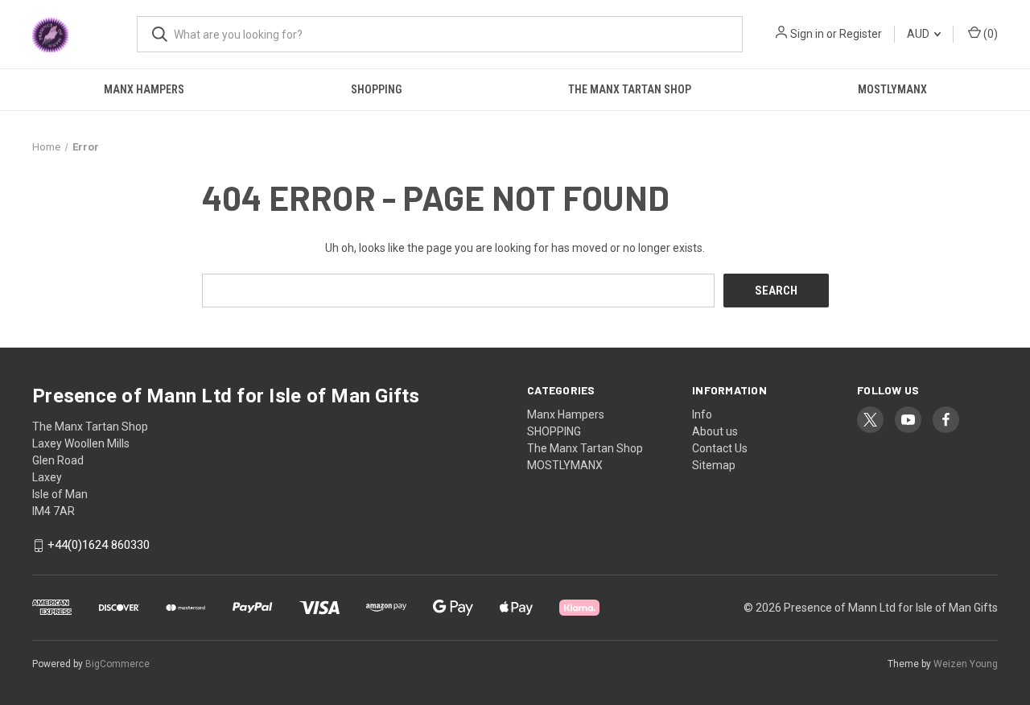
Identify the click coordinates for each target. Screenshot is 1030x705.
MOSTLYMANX (892, 89)
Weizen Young (965, 664)
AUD (919, 33)
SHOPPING (376, 89)
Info (702, 414)
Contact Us (720, 448)
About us (715, 431)
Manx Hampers (144, 89)
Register (860, 33)
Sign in (807, 33)
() (989, 33)
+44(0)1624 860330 (98, 545)
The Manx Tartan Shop (629, 89)
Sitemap (713, 465)
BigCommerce (117, 664)
